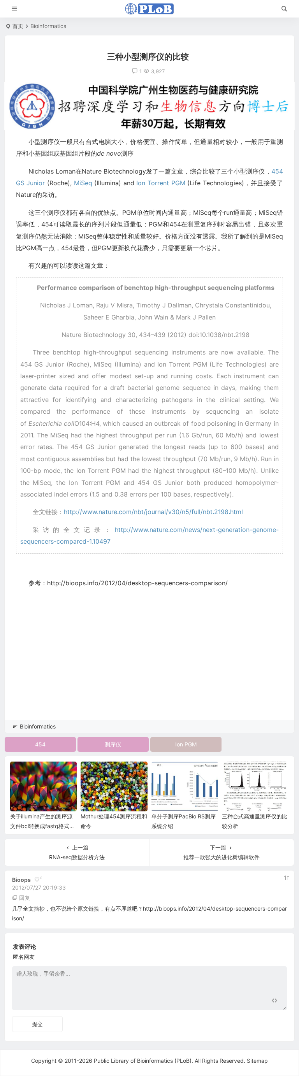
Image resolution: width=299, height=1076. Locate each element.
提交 (37, 1024)
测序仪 (113, 744)
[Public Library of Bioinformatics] (149, 9)
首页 (17, 26)
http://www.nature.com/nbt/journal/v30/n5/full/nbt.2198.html (153, 512)
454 (40, 744)
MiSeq (83, 183)
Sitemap (257, 1060)
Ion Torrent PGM (161, 183)
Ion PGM (186, 744)
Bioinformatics (48, 26)
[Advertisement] (149, 664)
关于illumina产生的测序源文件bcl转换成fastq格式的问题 (42, 826)
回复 (24, 897)
